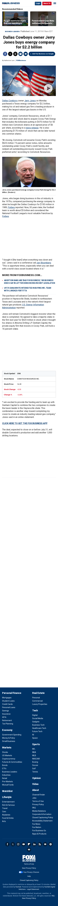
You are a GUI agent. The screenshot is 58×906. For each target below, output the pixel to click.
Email (25, 54)
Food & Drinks (8, 818)
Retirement (7, 720)
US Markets (7, 755)
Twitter (10, 54)
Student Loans (8, 701)
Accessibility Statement (42, 821)
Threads (15, 54)
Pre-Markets (7, 781)
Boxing (35, 762)
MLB (34, 755)
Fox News (36, 824)
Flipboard (29, 844)
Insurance (6, 714)
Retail (4, 778)
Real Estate (38, 693)
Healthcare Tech (39, 728)
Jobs (34, 798)
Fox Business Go (39, 830)
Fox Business (11, 3)
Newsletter (45, 844)
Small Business (8, 741)
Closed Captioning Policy (42, 817)
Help (29, 876)
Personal (36, 698)
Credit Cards (7, 704)
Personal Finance (11, 693)
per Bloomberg (44, 262)
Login (38, 3)
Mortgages (6, 698)
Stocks (5, 752)
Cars (4, 811)
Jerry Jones (30, 100)
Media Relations (39, 811)
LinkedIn (34, 844)
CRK (19, 374)
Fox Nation (36, 827)
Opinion (36, 778)
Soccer (35, 765)
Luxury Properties (39, 704)
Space (35, 738)
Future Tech (37, 731)
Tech (35, 710)
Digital (34, 715)
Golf (34, 768)
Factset (18, 887)
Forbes (11, 207)
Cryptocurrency (8, 759)
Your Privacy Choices (31, 872)
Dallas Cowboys (10, 100)
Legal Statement (33, 889)
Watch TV (47, 3)
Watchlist (7, 791)
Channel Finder (38, 795)
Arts (4, 821)
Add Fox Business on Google (43, 54)
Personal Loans (8, 707)
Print (20, 54)
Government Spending (11, 735)
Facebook (5, 54)
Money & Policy (8, 738)
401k (4, 717)
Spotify (50, 844)
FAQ (34, 808)
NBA (34, 752)
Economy (7, 730)
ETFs (4, 768)
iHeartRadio (29, 849)
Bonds (5, 765)
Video (35, 784)
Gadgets (35, 722)
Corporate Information (41, 814)
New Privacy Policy (29, 868)
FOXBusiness (21, 60)
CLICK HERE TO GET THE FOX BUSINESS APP (24, 423)
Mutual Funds (8, 785)
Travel (4, 808)
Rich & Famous (8, 805)
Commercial (37, 701)
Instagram (18, 844)
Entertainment (8, 802)
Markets (6, 747)
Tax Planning (7, 724)
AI (33, 735)
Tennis (35, 772)
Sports (36, 744)
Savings (5, 711)
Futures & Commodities (12, 762)
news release (32, 128)
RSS (40, 844)
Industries (6, 775)
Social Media (37, 718)
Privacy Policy (38, 804)
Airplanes (6, 815)
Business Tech (38, 725)
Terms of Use (38, 801)
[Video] (29, 81)
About (35, 790)
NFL (33, 749)
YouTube (23, 844)
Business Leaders (12, 31)
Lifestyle (6, 797)
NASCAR (36, 759)
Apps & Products (39, 834)
